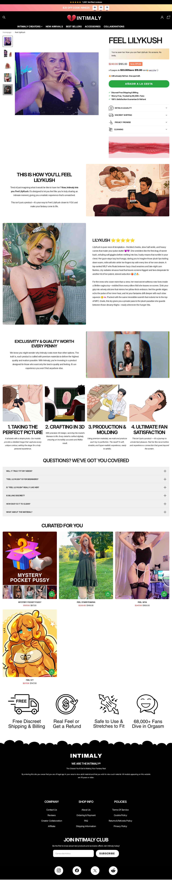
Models (140, 27)
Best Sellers (74, 26)
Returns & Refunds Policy (120, 820)
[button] (93, 84)
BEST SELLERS (130, 27)
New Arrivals (54, 26)
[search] (4, 17)
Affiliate (51, 826)
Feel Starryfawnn (86, 602)
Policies (120, 801)
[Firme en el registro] (162, 17)
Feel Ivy (30, 680)
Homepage (7, 32)
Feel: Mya (142, 602)
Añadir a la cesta (139, 83)
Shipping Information (86, 826)
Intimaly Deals (130, 24)
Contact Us (150, 24)
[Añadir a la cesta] (52, 594)
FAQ (86, 820)
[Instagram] (58, 870)
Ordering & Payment (85, 815)
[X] (95, 870)
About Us (141, 24)
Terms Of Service (120, 809)
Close (51, 808)
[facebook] (77, 870)
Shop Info (86, 801)
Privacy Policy (120, 826)
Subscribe (107, 853)
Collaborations (114, 26)
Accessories (92, 26)
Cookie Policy (120, 815)
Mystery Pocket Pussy (29, 602)
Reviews (51, 815)
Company (51, 801)
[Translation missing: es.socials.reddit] (113, 870)
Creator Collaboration (51, 820)
